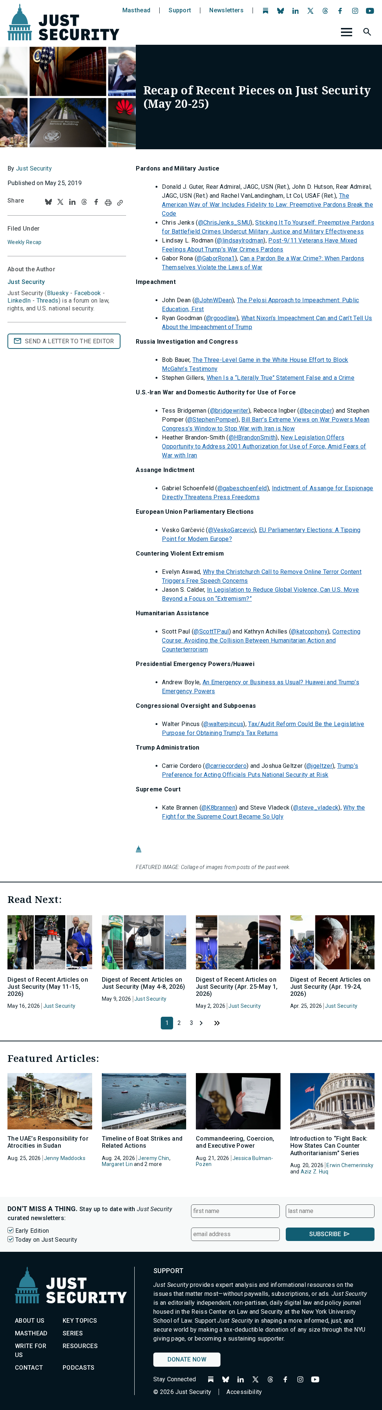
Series (73, 1333)
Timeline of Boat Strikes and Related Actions (142, 1142)
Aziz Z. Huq (315, 1172)
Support (180, 10)
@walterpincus (223, 724)
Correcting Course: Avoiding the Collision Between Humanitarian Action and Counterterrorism (261, 640)
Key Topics (80, 1320)
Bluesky (58, 293)
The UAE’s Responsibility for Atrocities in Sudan (47, 1142)
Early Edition (32, 1230)
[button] (368, 33)
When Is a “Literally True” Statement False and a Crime (280, 377)
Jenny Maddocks (64, 1158)
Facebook (87, 293)
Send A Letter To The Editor (69, 341)
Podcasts (79, 1367)
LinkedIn (19, 300)
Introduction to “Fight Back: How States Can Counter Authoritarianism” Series (329, 1145)
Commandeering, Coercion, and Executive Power (235, 1142)
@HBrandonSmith (252, 437)
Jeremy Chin (153, 1158)
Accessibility (244, 1391)
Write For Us (30, 1350)
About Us (30, 1320)
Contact (29, 1367)
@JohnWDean (213, 300)
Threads (48, 300)
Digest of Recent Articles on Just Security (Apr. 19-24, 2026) (330, 986)
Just (26, 281)
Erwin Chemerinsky (349, 1165)
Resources (80, 1346)
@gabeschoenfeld (242, 488)
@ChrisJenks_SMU (224, 222)
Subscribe (325, 1234)
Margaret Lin (117, 1164)
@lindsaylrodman (240, 240)
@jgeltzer (319, 765)
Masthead (136, 10)
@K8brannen (218, 807)
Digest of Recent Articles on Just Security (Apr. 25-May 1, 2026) (237, 986)
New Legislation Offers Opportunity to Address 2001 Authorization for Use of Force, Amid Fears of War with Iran (264, 446)
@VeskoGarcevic (231, 530)
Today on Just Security (46, 1239)
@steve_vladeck (315, 807)
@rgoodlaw (221, 318)
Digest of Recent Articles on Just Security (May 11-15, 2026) (47, 986)
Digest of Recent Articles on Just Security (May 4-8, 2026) (143, 983)
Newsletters (226, 10)
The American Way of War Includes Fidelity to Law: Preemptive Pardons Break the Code (267, 204)
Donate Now (186, 1359)
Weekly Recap (24, 242)
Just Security (34, 168)
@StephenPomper (212, 419)
